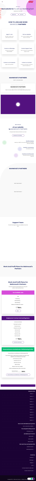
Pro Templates (24, 477)
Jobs (18, 310)
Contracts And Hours (18, 342)
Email (32, 465)
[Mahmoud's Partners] (30, 1)
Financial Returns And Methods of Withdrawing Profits (17, 374)
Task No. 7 (31, 409)
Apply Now (14, 14)
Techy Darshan (17, 477)
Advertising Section (29, 449)
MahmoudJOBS (30, 441)
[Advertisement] (18, 176)
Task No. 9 (31, 414)
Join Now (21, 14)
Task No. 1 (31, 393)
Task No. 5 (31, 404)
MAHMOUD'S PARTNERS (17, 135)
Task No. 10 (31, 417)
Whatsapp (31, 460)
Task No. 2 (31, 396)
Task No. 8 (31, 412)
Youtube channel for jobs (28, 470)
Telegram (31, 462)
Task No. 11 (31, 420)
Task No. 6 (31, 406)
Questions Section (30, 446)
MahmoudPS (31, 436)
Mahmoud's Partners (17, 479)
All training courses (30, 431)
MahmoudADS (30, 438)
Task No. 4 (31, 401)
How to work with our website (28, 426)
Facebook (31, 457)
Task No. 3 (31, 398)
